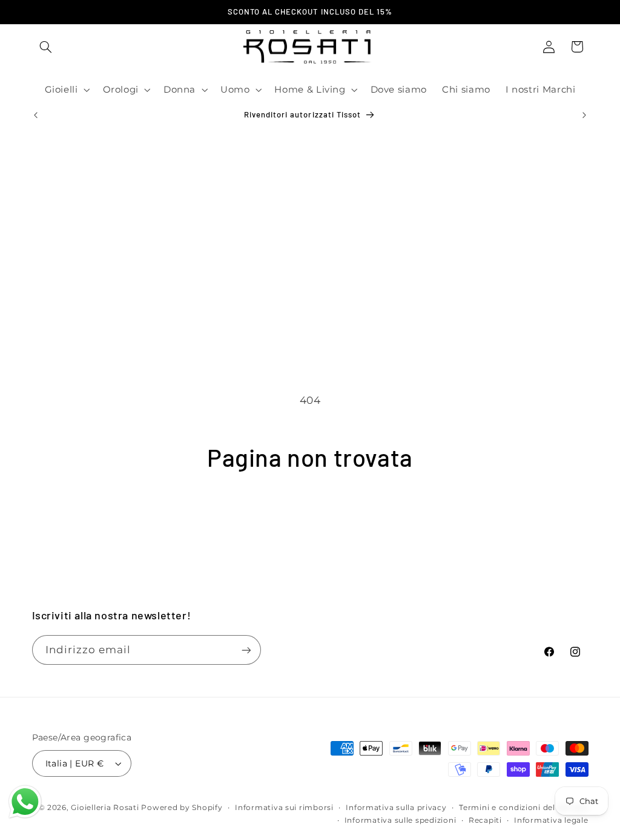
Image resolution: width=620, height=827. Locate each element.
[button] (46, 47)
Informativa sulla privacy (396, 807)
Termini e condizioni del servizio (523, 807)
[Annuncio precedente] (35, 115)
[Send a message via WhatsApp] (25, 802)
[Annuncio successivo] (584, 115)
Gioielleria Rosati (105, 807)
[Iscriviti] (246, 650)
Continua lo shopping (310, 519)
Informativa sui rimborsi (284, 807)
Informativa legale (551, 820)
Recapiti (485, 820)
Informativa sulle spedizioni (401, 820)
